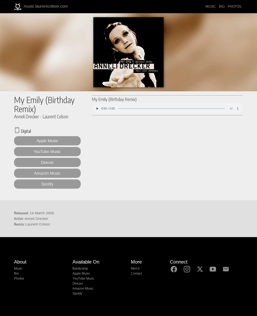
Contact (136, 273)
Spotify (47, 184)
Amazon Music (47, 173)
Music (18, 268)
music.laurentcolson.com (46, 6)
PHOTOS (234, 6)
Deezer (47, 162)
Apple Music (47, 141)
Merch (135, 268)
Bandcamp (80, 268)
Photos (19, 278)
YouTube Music (47, 151)
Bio (16, 273)
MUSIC (210, 6)
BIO (221, 6)
